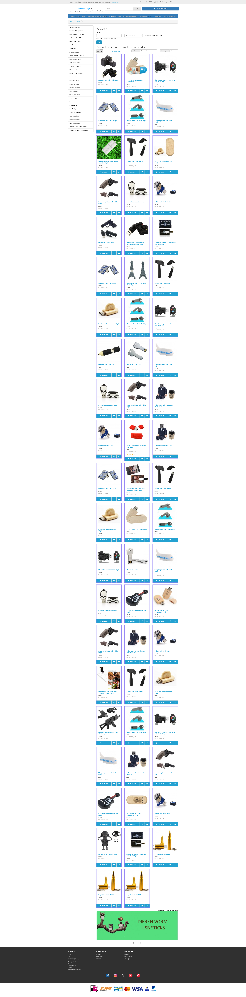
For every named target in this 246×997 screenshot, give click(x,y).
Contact (98, 954)
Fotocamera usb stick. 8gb (108, 80)
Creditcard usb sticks (75, 66)
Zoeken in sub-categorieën (154, 35)
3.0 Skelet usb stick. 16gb (107, 854)
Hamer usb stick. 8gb (162, 283)
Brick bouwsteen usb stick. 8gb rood (136, 446)
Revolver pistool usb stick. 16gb (108, 652)
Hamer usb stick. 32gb (163, 488)
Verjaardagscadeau (169, 16)
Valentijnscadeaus (74, 116)
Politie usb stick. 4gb (162, 813)
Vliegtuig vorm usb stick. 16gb (164, 570)
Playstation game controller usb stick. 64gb (165, 733)
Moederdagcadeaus (75, 109)
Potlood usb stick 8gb (106, 364)
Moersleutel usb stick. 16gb (136, 324)
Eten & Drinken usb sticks (76, 73)
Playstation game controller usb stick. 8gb (165, 81)
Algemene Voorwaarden (74, 969)
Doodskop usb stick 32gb (107, 610)
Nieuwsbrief (127, 960)
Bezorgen (71, 954)
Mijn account (127, 954)
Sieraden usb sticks (74, 87)
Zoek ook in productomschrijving (107, 38)
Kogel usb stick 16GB (162, 854)
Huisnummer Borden (146, 16)
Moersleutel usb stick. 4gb (136, 732)
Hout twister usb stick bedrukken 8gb (134, 81)
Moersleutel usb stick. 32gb (165, 529)
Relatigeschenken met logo (76, 34)
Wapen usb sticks (74, 98)
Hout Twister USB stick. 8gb (136, 529)
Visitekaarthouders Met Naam (77, 45)
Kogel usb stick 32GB (106, 895)
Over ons (70, 964)
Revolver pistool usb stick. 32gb (136, 406)
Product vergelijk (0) (117, 51)
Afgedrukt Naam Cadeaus (76, 55)
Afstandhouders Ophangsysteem (78, 127)
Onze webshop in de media (75, 960)
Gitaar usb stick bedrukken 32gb (108, 814)
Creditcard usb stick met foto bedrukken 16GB (135, 489)
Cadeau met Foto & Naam (130, 16)
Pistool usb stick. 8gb (106, 242)
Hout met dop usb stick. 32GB (163, 692)
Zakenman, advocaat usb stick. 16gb (164, 406)
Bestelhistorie (128, 956)
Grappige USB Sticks (115, 16)
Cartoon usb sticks (74, 63)
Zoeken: (98, 33)
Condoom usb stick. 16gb (107, 121)
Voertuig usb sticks (74, 95)
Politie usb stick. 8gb (105, 446)
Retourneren (99, 956)
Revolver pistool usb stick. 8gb (164, 773)
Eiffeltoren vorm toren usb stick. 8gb (136, 284)
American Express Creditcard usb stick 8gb (165, 243)
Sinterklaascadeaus (74, 123)
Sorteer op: (136, 51)
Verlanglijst (127, 958)
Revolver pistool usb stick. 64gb (108, 202)
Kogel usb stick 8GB (133, 895)
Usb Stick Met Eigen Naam (77, 16)
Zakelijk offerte (72, 962)
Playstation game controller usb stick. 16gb (165, 324)
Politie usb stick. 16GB (163, 202)
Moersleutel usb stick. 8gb (136, 121)
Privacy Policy (72, 966)
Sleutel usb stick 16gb (134, 570)
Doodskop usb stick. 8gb (135, 202)
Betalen (70, 967)
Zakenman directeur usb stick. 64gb (135, 773)
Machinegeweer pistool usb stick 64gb (108, 733)
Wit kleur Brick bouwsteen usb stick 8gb (108, 162)
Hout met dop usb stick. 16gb (107, 530)
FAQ (69, 956)
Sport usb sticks (73, 91)
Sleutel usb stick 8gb (134, 364)
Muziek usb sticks (74, 84)
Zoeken (78, 21)
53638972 (115, 2)
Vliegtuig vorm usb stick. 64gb (107, 773)
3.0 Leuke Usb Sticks (74, 52)
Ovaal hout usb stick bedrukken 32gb (133, 814)
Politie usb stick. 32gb (162, 651)
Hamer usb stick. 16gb (134, 161)
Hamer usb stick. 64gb (134, 692)
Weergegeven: (164, 51)
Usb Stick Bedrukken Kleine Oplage (97, 16)
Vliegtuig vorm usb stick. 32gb (164, 121)
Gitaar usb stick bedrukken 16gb (136, 611)
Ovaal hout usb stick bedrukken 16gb (162, 611)
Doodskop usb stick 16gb (107, 405)
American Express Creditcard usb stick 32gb (137, 855)
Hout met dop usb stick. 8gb (108, 324)
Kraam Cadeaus (73, 105)
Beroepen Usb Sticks (75, 59)
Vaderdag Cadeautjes (75, 112)
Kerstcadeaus (73, 102)
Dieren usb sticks (74, 70)
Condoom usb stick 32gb (107, 488)
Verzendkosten (72, 958)
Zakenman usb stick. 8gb (163, 446)
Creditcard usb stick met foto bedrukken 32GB (107, 692)
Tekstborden (157, 16)
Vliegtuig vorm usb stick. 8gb (164, 365)
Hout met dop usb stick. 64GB (163, 162)
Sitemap (98, 958)
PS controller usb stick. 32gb (108, 570)
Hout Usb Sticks (73, 77)
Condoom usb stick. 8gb (107, 283)
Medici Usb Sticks (74, 80)
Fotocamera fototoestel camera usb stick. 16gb (135, 243)
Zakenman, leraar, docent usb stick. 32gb (135, 652)
